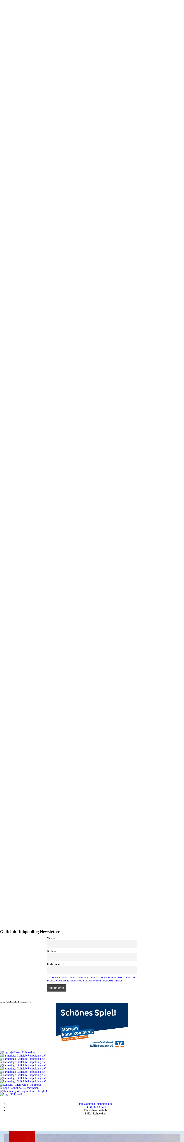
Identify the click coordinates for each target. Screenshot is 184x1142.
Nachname (52, 951)
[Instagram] (14, 1122)
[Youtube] (23, 1122)
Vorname (51, 938)
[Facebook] (4, 1122)
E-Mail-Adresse (55, 964)
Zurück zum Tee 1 (88, 246)
